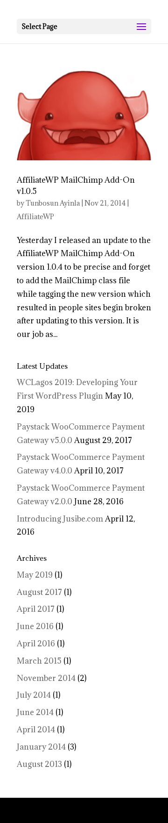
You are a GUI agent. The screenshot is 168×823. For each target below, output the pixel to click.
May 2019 (35, 575)
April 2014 (36, 729)
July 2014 (34, 695)
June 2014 (35, 712)
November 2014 (46, 678)
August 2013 (39, 764)
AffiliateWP (35, 216)
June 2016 (35, 626)
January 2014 (41, 747)
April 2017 (36, 609)
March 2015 (39, 661)
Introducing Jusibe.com (60, 519)
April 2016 (36, 643)
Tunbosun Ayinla (53, 203)
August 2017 (39, 592)
